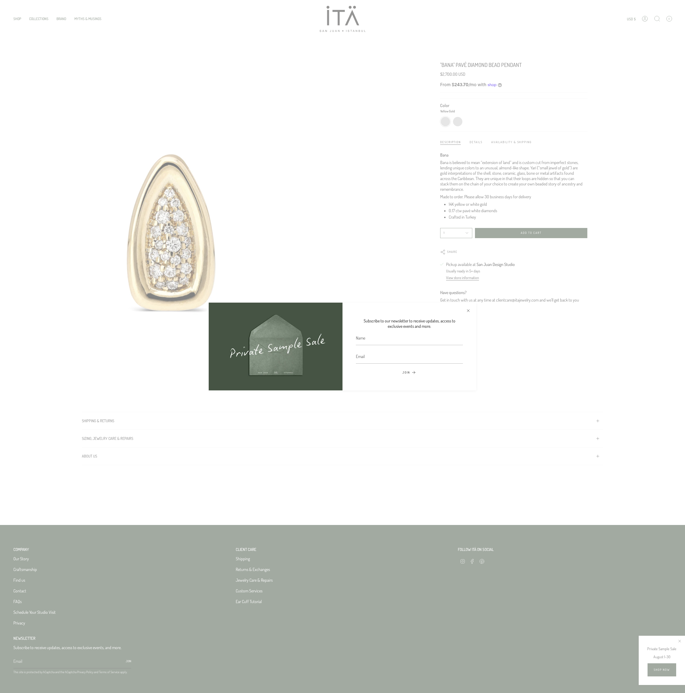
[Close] (468, 310)
